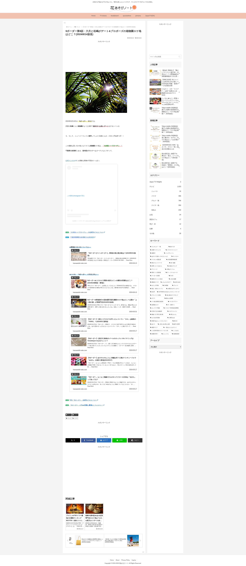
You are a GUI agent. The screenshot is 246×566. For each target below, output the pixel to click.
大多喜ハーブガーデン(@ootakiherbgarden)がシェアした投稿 (91, 221)
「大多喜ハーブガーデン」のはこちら (86, 232)
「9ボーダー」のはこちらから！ (86, 405)
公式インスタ (70, 160)
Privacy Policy (125, 560)
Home (112, 560)
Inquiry (134, 560)
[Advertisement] (104, 56)
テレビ (69, 414)
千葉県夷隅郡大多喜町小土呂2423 (82, 237)
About (117, 560)
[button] (135, 440)
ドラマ (76, 414)
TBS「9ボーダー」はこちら (82, 400)
